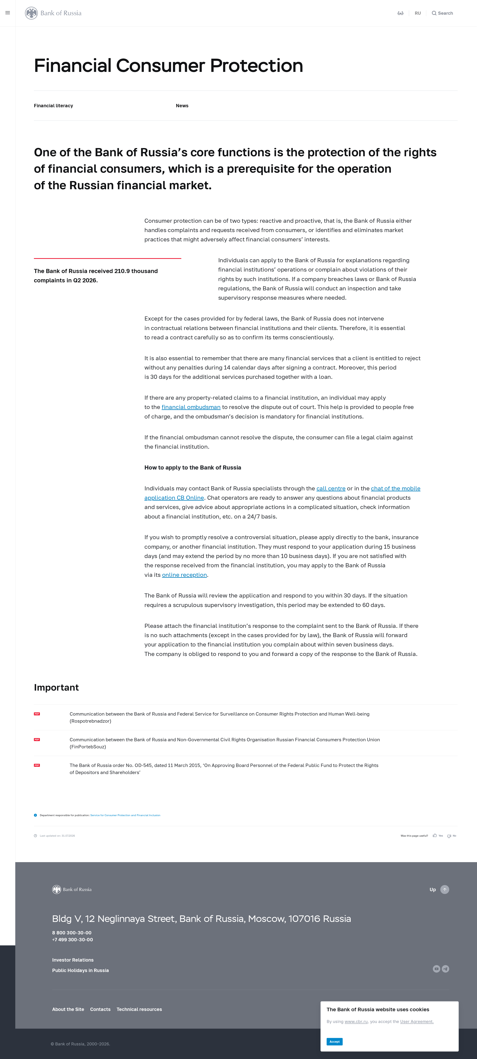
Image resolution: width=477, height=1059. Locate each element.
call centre (331, 488)
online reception (184, 574)
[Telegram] (445, 969)
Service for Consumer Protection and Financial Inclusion (125, 815)
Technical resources (139, 1009)
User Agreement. (417, 1021)
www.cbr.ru (356, 1021)
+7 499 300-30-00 (72, 939)
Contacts (100, 1009)
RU (418, 13)
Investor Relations (73, 960)
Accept (335, 1041)
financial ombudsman (191, 406)
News (182, 105)
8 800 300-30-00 (72, 932)
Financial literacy (53, 105)
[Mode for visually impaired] (400, 13)
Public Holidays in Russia (80, 970)
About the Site (68, 1009)
